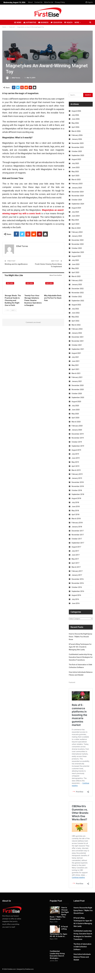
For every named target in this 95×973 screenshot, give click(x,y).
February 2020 (77, 426)
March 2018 (76, 518)
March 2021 (76, 373)
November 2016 (78, 583)
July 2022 (75, 309)
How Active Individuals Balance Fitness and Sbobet (82, 957)
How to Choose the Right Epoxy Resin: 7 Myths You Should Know (80, 636)
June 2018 (75, 506)
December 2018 (78, 482)
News (19, 22)
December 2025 (78, 143)
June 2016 (75, 603)
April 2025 (75, 176)
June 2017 (75, 555)
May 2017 (75, 559)
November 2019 (78, 438)
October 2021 (77, 345)
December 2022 (78, 288)
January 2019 (77, 478)
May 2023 (75, 268)
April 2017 (75, 563)
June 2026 (75, 119)
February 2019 (77, 474)
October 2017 (77, 539)
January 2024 (77, 236)
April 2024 (75, 224)
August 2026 (76, 111)
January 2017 (77, 575)
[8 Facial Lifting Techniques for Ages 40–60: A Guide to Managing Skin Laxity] (55, 929)
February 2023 (77, 280)
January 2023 (77, 284)
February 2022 (77, 329)
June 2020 (75, 410)
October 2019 (77, 442)
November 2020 (78, 389)
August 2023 (76, 256)
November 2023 (78, 244)
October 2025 (77, 151)
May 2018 (75, 510)
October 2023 (77, 248)
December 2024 (78, 192)
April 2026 (75, 127)
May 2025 (75, 171)
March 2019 (76, 470)
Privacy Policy (60, 2)
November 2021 (78, 341)
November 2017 (78, 535)
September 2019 (78, 446)
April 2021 (75, 369)
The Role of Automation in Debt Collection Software (82, 946)
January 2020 (77, 430)
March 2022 (76, 325)
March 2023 (76, 276)
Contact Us (38, 2)
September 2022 (78, 301)
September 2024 (78, 204)
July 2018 (75, 502)
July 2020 (75, 406)
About (30, 2)
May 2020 (75, 414)
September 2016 (78, 591)
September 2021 (78, 349)
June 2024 (75, 216)
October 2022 (77, 297)
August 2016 (76, 595)
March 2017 (76, 567)
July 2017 (75, 551)
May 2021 (75, 365)
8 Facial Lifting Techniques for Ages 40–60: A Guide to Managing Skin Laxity (80, 647)
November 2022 (78, 293)
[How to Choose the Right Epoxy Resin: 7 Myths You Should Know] (55, 910)
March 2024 (76, 228)
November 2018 (78, 486)
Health (69, 22)
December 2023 (78, 240)
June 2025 (75, 167)
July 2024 (75, 212)
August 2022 (76, 305)
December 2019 (78, 434)
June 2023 (75, 264)
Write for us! (48, 2)
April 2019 (75, 466)
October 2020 (77, 393)
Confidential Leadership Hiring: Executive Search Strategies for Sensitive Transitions (81, 657)
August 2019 (76, 450)
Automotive (31, 22)
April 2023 (75, 272)
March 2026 (76, 131)
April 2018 (75, 514)
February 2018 (77, 523)
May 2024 (75, 220)
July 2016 (75, 599)
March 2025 (76, 179)
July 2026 (75, 115)
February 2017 (77, 571)
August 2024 (76, 208)
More (77, 22)
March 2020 (76, 422)
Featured (11, 59)
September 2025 (78, 155)
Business (44, 22)
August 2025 (76, 159)
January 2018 (77, 527)
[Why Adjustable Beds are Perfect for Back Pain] (53, 287)
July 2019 (75, 454)
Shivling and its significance (16, 264)
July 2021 (75, 357)
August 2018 (76, 498)
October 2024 (77, 200)
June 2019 (75, 458)
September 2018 (78, 494)
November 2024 (78, 196)
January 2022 (77, 333)
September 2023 (78, 252)
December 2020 (78, 385)
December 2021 (78, 337)
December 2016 (78, 579)
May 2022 (75, 317)
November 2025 (78, 147)
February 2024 (77, 232)
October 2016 (77, 587)
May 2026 (75, 123)
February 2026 (77, 135)
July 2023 (75, 260)
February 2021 (77, 377)
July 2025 (75, 163)
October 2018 (77, 490)
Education (57, 22)
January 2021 (77, 381)
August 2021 (76, 353)
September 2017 (78, 543)
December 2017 (78, 531)
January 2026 (77, 139)
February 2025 (77, 184)
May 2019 (75, 462)
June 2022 (75, 313)
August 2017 (76, 547)
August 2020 (76, 401)
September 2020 (78, 397)
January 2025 (77, 188)
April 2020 (75, 418)
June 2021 (75, 361)
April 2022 (75, 321)
